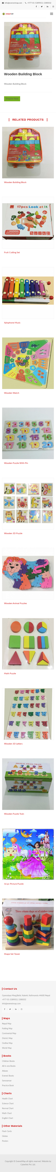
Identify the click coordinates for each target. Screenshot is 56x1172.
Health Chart (7, 1099)
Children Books (8, 1061)
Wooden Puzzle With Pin (16, 463)
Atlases (5, 1071)
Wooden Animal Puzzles (15, 603)
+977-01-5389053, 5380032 (39, 3)
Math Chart (7, 1113)
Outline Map (7, 1043)
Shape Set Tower (12, 954)
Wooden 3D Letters (13, 744)
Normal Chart (7, 1108)
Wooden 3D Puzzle (13, 533)
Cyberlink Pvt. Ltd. (28, 1165)
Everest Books (8, 1076)
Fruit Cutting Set (12, 252)
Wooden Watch (11, 393)
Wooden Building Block (15, 182)
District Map (7, 1038)
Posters (5, 1141)
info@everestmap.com (13, 3)
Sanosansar (7, 1081)
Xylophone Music (12, 323)
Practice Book (8, 1086)
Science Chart (8, 1104)
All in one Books (8, 1066)
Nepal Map (6, 1024)
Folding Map (7, 1029)
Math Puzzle (10, 673)
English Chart (7, 1118)
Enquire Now (12, 99)
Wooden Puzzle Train (14, 814)
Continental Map (9, 1033)
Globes (5, 1136)
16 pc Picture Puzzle (14, 884)
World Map (7, 1048)
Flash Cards (7, 1131)
